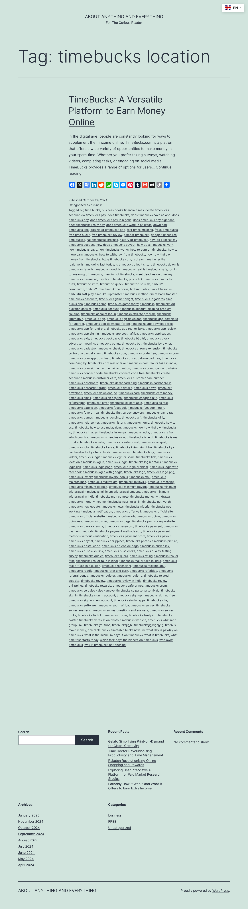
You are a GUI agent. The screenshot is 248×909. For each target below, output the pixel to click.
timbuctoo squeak (137, 284)
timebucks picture (164, 541)
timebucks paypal (81, 541)
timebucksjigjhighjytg (148, 625)
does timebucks (118, 215)
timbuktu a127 (139, 289)
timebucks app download (124, 319)
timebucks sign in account (97, 595)
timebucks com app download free (136, 358)
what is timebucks (156, 635)
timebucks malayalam (102, 482)
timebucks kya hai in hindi (92, 452)
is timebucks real (130, 269)
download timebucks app (107, 230)
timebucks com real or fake (107, 363)
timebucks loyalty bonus (111, 477)
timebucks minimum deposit (88, 486)
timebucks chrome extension (141, 348)
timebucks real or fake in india (140, 561)
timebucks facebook (113, 407)
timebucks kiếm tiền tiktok (134, 447)
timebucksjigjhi (122, 625)
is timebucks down (163, 264)
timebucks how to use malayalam (98, 427)
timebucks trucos (115, 615)
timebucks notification (96, 511)
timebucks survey (143, 605)
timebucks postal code (84, 546)
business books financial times (123, 210)
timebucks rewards (98, 585)
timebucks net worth (156, 501)
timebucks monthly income (87, 501)
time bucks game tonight (116, 299)
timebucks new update (84, 506)
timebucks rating (141, 556)
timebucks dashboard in (154, 383)
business (96, 205)
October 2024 (29, 828)
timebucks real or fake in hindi (97, 561)
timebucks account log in (98, 314)
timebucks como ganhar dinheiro (154, 368)
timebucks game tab (159, 412)
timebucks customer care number (141, 378)
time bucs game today (123, 304)
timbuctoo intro (87, 284)
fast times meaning (140, 230)
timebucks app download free (152, 323)
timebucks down (145, 388)
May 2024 (26, 859)
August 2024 (28, 840)
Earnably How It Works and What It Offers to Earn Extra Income (135, 786)
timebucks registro (129, 575)
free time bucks (79, 235)
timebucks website (133, 620)
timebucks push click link (86, 551)
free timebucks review (107, 235)
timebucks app (95, 319)
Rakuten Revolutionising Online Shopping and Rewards (132, 763)
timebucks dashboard (83, 383)
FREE (112, 821)
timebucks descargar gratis (87, 388)
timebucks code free (142, 353)
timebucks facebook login (146, 407)
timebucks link (146, 457)
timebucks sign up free (159, 595)
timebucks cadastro (82, 348)
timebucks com (168, 353)
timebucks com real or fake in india (151, 363)
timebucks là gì (143, 452)
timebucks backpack (105, 338)
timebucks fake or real (84, 412)
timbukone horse (116, 289)
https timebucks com (116, 259)
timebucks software (82, 605)
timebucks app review (161, 328)
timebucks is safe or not (122, 442)
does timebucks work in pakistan (129, 225)
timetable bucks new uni (128, 630)
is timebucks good (104, 269)
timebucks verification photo (99, 620)
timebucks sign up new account (90, 600)
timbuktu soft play (81, 294)
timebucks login (116, 462)
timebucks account (106, 309)
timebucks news (112, 506)
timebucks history (113, 422)
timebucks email (80, 398)
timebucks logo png (160, 472)
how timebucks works (114, 249)
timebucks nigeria (137, 506)
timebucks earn (129, 393)
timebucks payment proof (127, 536)
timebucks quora (116, 556)
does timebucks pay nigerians (153, 220)
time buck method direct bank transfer (149, 294)
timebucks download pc (100, 393)
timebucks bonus (108, 343)
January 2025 (28, 815)
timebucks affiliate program (136, 314)
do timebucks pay (93, 215)
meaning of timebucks (119, 274)
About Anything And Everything (124, 16)
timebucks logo (134, 472)
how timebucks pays (83, 249)
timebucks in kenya (112, 432)
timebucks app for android (87, 328)
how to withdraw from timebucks (122, 254)
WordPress (220, 890)
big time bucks (90, 210)
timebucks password (119, 526)
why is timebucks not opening (105, 645)
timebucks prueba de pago (120, 546)
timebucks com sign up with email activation (99, 368)
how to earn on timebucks (148, 249)
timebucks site (157, 600)
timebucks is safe (92, 442)
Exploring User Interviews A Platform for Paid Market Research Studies (134, 774)
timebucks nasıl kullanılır (124, 501)
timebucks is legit (141, 437)
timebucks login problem (131, 467)
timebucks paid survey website (153, 521)
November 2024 (30, 821)
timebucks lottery (81, 477)
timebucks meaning (161, 482)
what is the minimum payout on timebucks (113, 635)
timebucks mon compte (112, 496)
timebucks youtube (97, 625)
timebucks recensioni (116, 566)
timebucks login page (97, 467)
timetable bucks (99, 630)
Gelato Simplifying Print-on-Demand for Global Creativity (136, 743)
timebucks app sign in (84, 333)
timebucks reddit (80, 570)
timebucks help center (84, 422)
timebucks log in (92, 462)
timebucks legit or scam (118, 457)
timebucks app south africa (119, 333)
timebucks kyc (121, 452)
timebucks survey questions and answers (120, 610)
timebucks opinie (148, 516)
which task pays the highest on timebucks (129, 640)
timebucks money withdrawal (150, 496)
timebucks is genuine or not (109, 437)
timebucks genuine (107, 417)
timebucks (147, 304)
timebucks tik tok (90, 615)
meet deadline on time (151, 274)
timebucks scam (156, 585)
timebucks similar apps (129, 600)
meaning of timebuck (87, 274)
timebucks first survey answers (122, 412)
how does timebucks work (155, 244)
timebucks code (115, 353)
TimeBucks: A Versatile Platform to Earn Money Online (117, 110)
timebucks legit (89, 457)
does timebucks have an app (150, 215)
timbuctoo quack (111, 284)
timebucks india (138, 432)
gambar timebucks (136, 235)
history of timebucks (134, 240)
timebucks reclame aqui (149, 566)
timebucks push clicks (120, 551)
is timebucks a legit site (132, 264)
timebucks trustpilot (142, 615)
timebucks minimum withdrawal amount (112, 491)
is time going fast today (97, 264)
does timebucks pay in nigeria (110, 220)
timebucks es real (156, 403)
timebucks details (120, 388)
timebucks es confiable (126, 403)
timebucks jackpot (153, 442)
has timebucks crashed (102, 240)
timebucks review (93, 580)
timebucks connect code (86, 373)
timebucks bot (132, 343)
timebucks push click (154, 546)
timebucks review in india (124, 580)
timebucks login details (145, 462)
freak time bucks (166, 230)
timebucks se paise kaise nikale (137, 590)
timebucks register (102, 575)
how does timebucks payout (115, 244)
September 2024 (31, 834)
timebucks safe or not (128, 585)
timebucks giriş (153, 417)
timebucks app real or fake (125, 328)
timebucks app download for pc (108, 323)
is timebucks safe (155, 269)
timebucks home (138, 422)
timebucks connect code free (124, 373)
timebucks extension (83, 407)
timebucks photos (138, 541)
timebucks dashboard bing (118, 383)
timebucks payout (159, 536)
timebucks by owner (157, 343)
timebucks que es (91, 556)
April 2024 (26, 865)
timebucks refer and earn (110, 570)
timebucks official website (87, 516)
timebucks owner (95, 521)
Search (23, 732)
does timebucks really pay (87, 225)
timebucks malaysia (132, 482)
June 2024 (26, 852)
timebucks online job (120, 516)
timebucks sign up (129, 595)
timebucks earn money (156, 393)
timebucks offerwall (127, 511)
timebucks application (155, 333)
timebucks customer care (98, 378)
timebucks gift (132, 417)
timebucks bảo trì (133, 338)
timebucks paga (120, 521)
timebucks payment (148, 526)
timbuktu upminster (108, 294)
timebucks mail (139, 477)
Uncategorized (119, 828)
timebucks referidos (143, 570)
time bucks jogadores (150, 299)
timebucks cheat (108, 348)
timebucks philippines (109, 541)
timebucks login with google (102, 472)
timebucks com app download (89, 358)
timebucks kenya (102, 447)
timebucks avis (79, 338)
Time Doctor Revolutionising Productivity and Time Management (135, 753)
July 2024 (25, 846)
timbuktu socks (161, 289)
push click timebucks (143, 279)
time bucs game (95, 304)
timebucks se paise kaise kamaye (92, 590)
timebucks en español (108, 398)
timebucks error (98, 403)
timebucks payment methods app (118, 531)
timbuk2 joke (95, 289)
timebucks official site (158, 511)
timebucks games (81, 417)
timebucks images (85, 432)
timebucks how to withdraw (142, 427)
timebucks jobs (79, 447)
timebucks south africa (113, 605)
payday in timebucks (113, 279)
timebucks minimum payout (128, 486)
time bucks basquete (83, 299)
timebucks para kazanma (86, 526)
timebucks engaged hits (140, 398)
